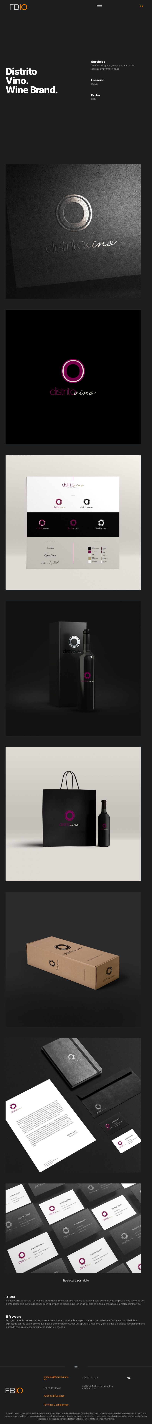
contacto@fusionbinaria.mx (56, 1378)
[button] (76, 1280)
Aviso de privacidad (54, 1395)
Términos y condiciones (56, 1404)
